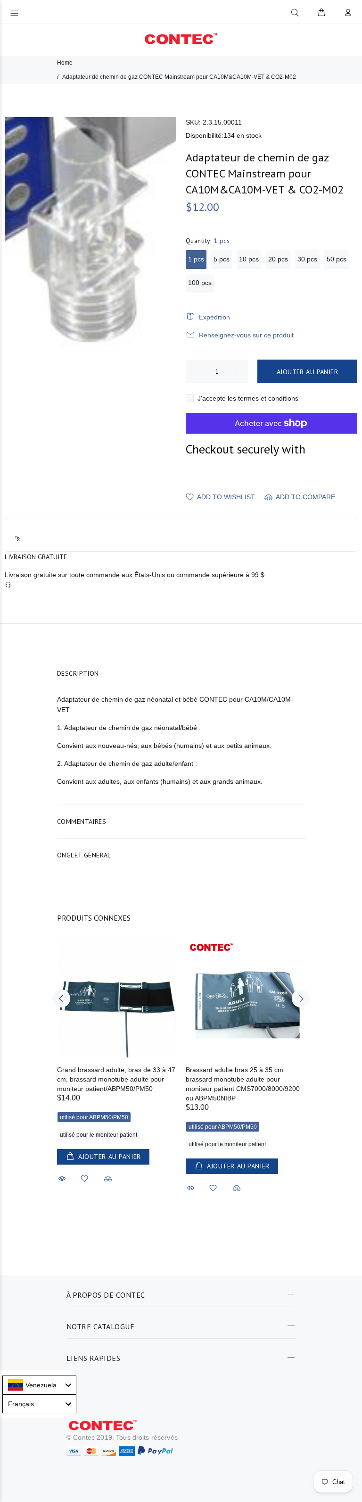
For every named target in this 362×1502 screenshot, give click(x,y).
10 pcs (249, 259)
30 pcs (307, 259)
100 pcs (200, 282)
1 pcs (196, 259)
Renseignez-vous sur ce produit (246, 335)
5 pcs (222, 259)
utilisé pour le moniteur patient (98, 1135)
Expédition (214, 317)
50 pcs (336, 259)
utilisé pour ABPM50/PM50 (94, 1117)
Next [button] (301, 998)
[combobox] (39, 1385)
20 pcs (278, 259)
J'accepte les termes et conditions (247, 398)
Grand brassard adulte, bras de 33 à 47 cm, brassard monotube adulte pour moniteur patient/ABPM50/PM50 (116, 1079)
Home (65, 62)
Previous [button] (61, 998)
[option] (116, 1053)
